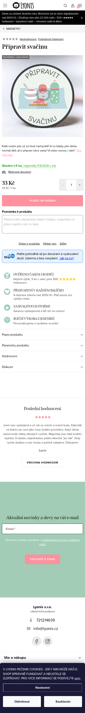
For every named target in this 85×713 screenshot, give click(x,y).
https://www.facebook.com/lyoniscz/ (36, 641)
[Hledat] (65, 5)
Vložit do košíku (42, 201)
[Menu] (5, 5)
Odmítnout (21, 701)
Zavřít (34, 240)
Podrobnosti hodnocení (50, 39)
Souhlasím (63, 701)
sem (77, 678)
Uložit (9, 240)
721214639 (45, 620)
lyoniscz (47, 641)
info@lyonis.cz (45, 628)
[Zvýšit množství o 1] (79, 184)
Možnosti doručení (19, 172)
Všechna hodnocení (42, 462)
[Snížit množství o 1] (63, 184)
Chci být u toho (42, 559)
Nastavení (42, 687)
